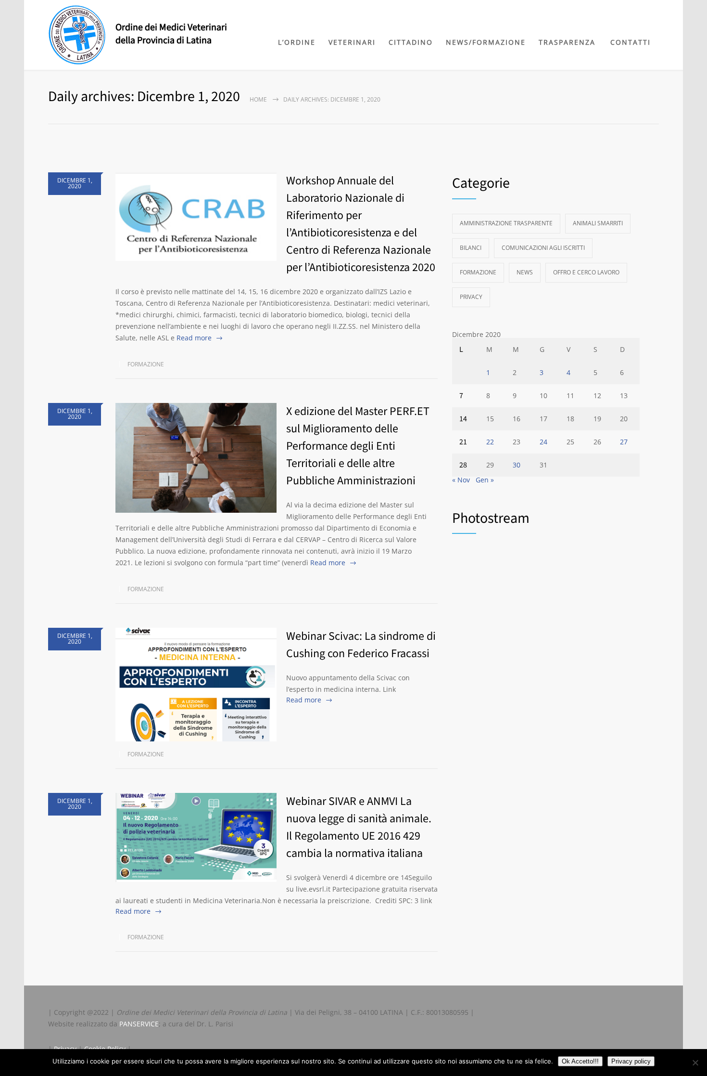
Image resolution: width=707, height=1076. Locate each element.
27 (624, 441)
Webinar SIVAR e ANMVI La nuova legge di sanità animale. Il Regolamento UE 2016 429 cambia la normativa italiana (358, 827)
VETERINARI (352, 42)
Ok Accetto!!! (580, 1061)
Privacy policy (631, 1061)
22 (490, 441)
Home (258, 99)
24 (543, 441)
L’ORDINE (297, 42)
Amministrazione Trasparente (506, 223)
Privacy (471, 297)
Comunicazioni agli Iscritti (543, 248)
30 (516, 464)
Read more (194, 337)
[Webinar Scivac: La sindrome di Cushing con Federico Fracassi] (196, 684)
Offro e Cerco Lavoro (586, 272)
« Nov (461, 479)
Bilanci (470, 248)
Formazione (145, 364)
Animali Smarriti (598, 223)
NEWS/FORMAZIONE (486, 42)
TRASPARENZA (567, 42)
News (525, 272)
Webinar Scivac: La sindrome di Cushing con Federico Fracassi (361, 645)
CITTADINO (411, 42)
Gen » (485, 479)
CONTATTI (630, 42)
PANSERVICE (139, 1023)
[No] (695, 1062)
